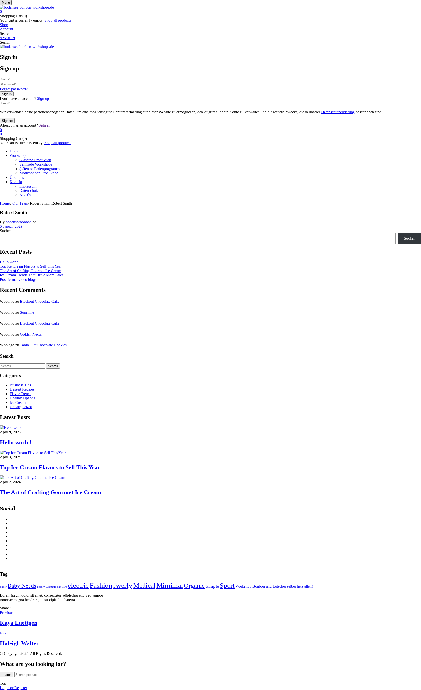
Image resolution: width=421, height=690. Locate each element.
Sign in (44, 125)
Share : (5, 608)
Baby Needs (22, 585)
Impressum (27, 186)
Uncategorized (21, 407)
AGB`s (25, 195)
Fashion (101, 585)
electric (78, 585)
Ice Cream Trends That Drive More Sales (31, 275)
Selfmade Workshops (35, 164)
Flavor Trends (20, 394)
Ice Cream (18, 402)
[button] (210, 11)
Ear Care (62, 587)
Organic (194, 585)
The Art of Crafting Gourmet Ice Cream (30, 271)
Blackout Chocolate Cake (39, 301)
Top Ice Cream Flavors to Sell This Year (31, 266)
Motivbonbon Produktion (38, 173)
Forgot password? (14, 89)
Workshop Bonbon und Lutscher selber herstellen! (274, 586)
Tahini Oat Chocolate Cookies (43, 345)
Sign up (43, 98)
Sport (227, 585)
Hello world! (10, 262)
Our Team (20, 203)
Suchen (5, 231)
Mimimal (169, 585)
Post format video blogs (18, 279)
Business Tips (20, 385)
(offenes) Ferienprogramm (39, 169)
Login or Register (13, 688)
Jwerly (122, 585)
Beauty (41, 587)
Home (5, 203)
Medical (144, 585)
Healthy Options (22, 398)
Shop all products (57, 20)
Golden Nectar (31, 334)
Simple (212, 586)
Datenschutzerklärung (338, 112)
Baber (3, 587)
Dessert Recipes (22, 389)
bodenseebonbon (19, 222)
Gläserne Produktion (35, 160)
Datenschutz (28, 191)
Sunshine (27, 312)
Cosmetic (51, 587)
